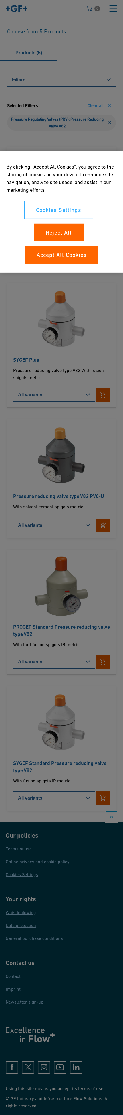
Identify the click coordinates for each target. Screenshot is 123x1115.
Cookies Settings (58, 210)
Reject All (59, 232)
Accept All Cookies (62, 255)
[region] (61, 212)
